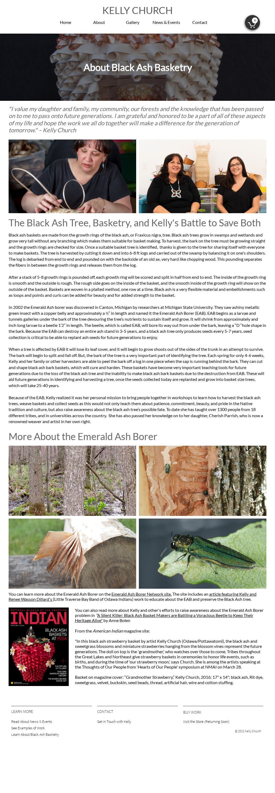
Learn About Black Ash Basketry (35, 734)
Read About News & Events (31, 721)
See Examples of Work (28, 728)
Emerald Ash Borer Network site (141, 593)
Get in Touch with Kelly (114, 721)
